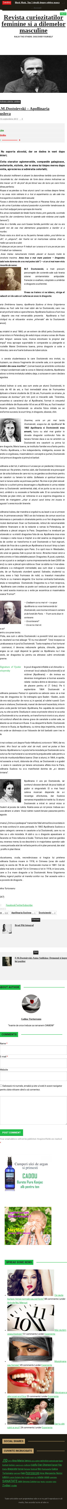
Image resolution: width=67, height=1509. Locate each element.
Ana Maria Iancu (21, 1460)
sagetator (53, 1477)
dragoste (12, 1468)
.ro (4, 1460)
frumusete (46, 1469)
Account (37, 8)
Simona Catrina (29, 1481)
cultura (27, 1465)
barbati (5, 1465)
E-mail (4, 1056)
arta (33, 1461)
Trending (7, 2)
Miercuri (23, 1302)
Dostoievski (47, 912)
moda (27, 1477)
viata (54, 1482)
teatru (43, 1482)
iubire (5, 1477)
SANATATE (10, 1481)
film (39, 1469)
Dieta (4, 1469)
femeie (27, 1469)
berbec (12, 1465)
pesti (32, 1477)
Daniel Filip (56, 1465)
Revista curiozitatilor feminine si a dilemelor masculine (34, 24)
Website (4, 1069)
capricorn (19, 1465)
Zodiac (6, 1485)
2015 (10, 1461)
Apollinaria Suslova (23, 912)
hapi (23, 1473)
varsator (49, 1482)
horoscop (32, 1473)
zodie (14, 1485)
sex (20, 1481)
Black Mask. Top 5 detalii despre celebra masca (37, 2)
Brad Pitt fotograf (24, 925)
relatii (46, 1477)
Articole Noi (13, 1302)
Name (3, 1043)
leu (23, 1477)
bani (61, 1461)
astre (37, 1461)
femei (21, 1469)
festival (34, 1469)
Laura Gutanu (15, 1477)
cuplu (34, 1464)
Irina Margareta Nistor (51, 1473)
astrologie (53, 1460)
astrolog (44, 1460)
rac (35, 1477)
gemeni (17, 1473)
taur (38, 1482)
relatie (40, 1477)
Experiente (50, 1334)
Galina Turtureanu (31, 1019)
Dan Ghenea (44, 1465)
